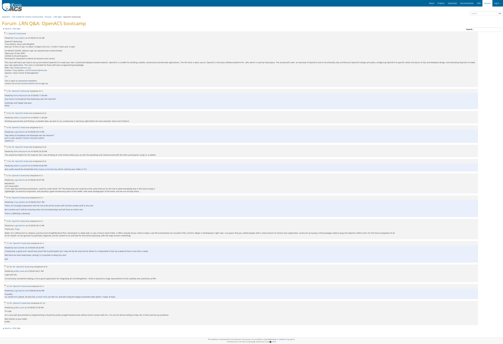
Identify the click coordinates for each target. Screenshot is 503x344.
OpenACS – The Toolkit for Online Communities (22, 17)
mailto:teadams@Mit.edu (27, 83)
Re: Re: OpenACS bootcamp (21, 113)
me (56, 297)
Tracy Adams (20, 38)
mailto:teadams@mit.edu (36, 70)
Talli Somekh (19, 247)
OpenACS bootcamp (17, 33)
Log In (496, 3)
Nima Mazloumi (21, 95)
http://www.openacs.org (20, 67)
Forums (48, 17)
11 (7, 243)
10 (7, 266)
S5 (22, 138)
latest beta (29, 138)
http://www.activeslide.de (45, 169)
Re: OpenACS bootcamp (19, 91)
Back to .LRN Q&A (12, 28)
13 (7, 303)
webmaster (272, 339)
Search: (469, 29)
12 (7, 286)
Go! (499, 13)
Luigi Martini (19, 132)
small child (42, 297)
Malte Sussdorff (21, 117)
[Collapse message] (5, 32)
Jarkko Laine (19, 271)
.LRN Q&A (57, 17)
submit (282, 339)
